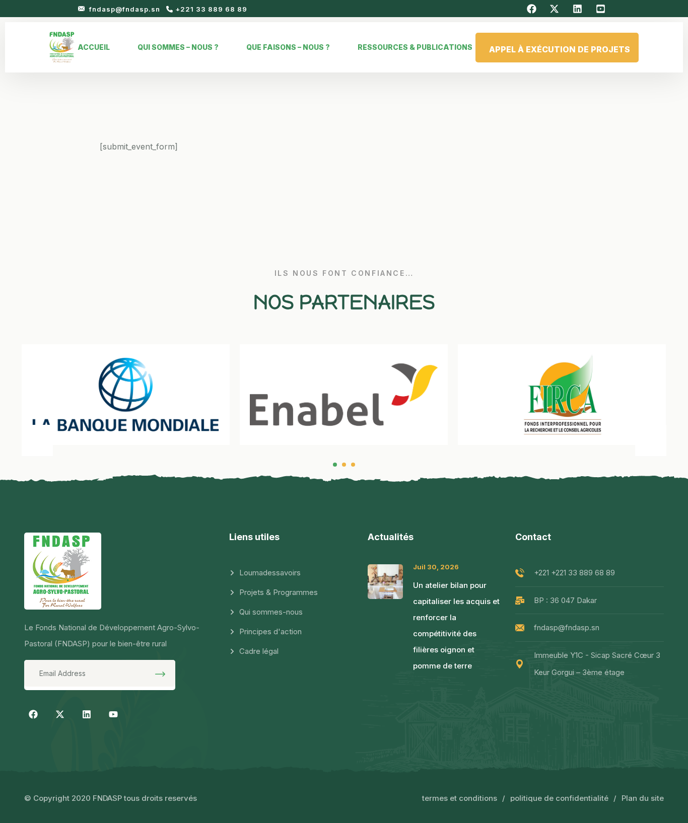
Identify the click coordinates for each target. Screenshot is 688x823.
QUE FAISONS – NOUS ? (288, 47)
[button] (335, 465)
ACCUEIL (94, 47)
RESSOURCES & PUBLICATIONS (415, 47)
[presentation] (37, 440)
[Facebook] (33, 714)
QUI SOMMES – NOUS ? (178, 47)
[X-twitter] (60, 714)
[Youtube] (113, 714)
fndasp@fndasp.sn (125, 9)
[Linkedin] (87, 714)
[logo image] (62, 47)
